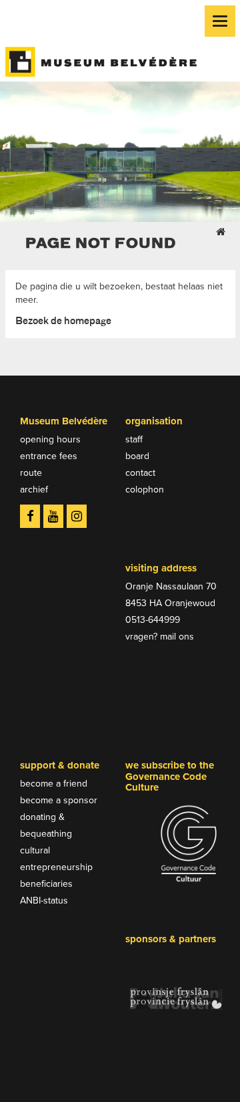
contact (140, 472)
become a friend (53, 783)
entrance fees (48, 456)
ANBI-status (44, 900)
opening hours (50, 439)
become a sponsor (58, 800)
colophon (144, 489)
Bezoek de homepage (63, 320)
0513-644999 (152, 620)
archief (34, 489)
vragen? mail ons (159, 636)
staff (134, 439)
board (137, 456)
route (31, 472)
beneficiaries (46, 883)
